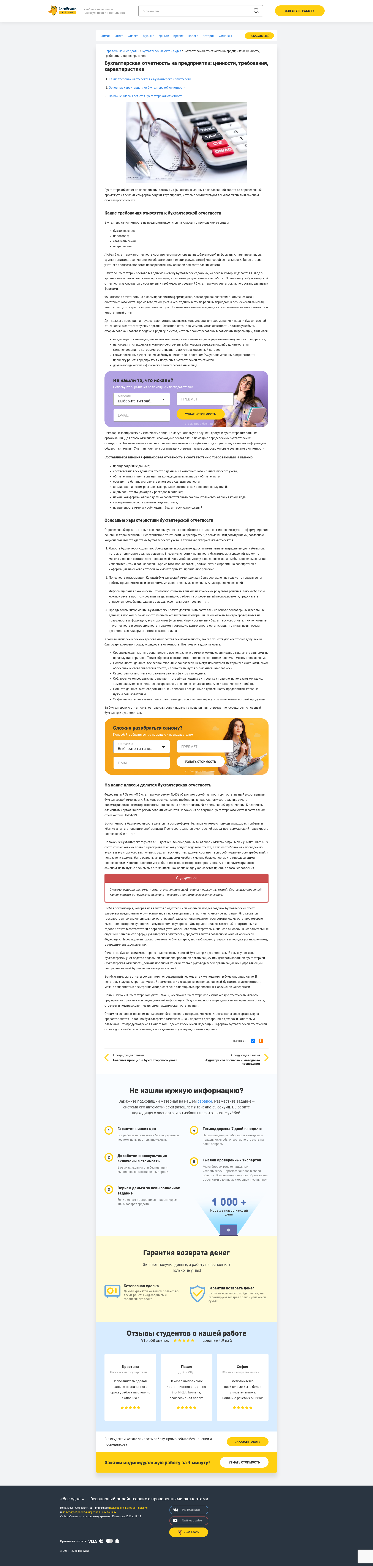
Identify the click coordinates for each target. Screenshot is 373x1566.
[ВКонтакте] (253, 1041)
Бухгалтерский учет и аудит (161, 51)
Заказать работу (247, 1441)
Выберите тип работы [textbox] (136, 401)
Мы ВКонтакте (191, 1509)
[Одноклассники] (261, 1041)
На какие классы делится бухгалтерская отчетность (146, 96)
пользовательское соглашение (128, 1507)
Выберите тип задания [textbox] (136, 748)
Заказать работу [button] (300, 11)
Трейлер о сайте (192, 1520)
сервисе (205, 1101)
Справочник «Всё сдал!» (121, 51)
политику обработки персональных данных (89, 1512)
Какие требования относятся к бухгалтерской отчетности (150, 79)
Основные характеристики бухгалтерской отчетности (147, 87)
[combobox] (141, 399)
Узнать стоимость (200, 414)
